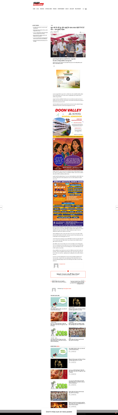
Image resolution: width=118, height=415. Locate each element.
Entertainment (61, 8)
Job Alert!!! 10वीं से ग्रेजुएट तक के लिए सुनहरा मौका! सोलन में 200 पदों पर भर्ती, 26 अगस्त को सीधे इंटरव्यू (58, 340)
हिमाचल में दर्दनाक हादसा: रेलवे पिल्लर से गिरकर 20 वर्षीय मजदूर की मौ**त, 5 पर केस (77, 309)
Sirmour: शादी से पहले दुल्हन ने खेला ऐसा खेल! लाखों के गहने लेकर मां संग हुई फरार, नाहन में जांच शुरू (59, 324)
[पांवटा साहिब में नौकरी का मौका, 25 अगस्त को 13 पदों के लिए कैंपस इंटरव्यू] (59, 302)
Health (66, 8)
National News (48, 8)
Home (34, 8)
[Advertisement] (59, 16)
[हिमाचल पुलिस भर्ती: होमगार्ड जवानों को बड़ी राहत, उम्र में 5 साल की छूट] (77, 332)
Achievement (71, 322)
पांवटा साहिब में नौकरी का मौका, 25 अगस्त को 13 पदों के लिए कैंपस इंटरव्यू (59, 309)
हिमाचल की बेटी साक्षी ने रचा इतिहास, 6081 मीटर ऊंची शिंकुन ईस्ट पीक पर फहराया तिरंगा (76, 324)
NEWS (58, 346)
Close (116, 411)
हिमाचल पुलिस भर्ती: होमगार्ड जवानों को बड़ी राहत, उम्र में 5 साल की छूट (76, 340)
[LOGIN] (85, 9)
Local (37, 8)
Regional (42, 8)
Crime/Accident (53, 307)
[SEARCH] (84, 9)
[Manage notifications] (116, 413)
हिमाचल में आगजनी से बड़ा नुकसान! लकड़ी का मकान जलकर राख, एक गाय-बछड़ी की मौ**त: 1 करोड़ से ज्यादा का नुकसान (77, 403)
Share (52, 35)
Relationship (78, 8)
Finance (54, 8)
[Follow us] (83, 9)
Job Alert (72, 8)
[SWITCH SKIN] (65, 4)
